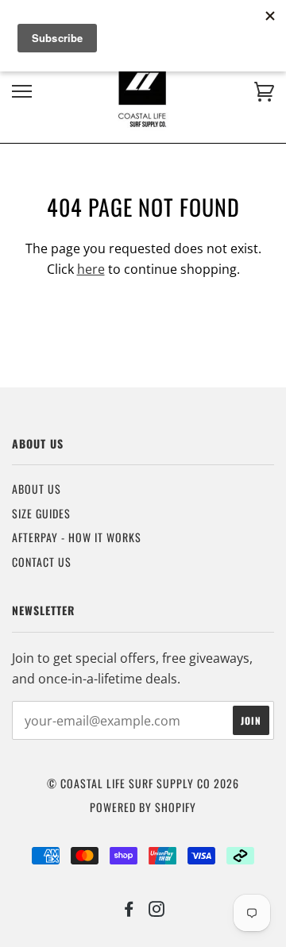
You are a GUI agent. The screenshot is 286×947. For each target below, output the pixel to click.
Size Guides (41, 513)
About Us (36, 488)
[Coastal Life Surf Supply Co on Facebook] (129, 910)
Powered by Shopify (143, 807)
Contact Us (42, 561)
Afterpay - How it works (76, 537)
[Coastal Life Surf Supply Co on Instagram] (157, 910)
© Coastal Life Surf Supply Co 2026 (143, 783)
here (91, 269)
